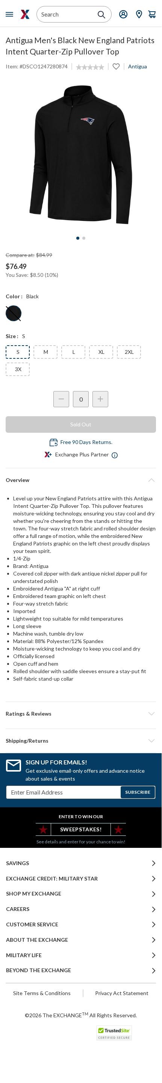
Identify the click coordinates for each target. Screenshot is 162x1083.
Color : (14, 296)
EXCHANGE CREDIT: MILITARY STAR (52, 879)
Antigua (137, 66)
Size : (12, 336)
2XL (129, 352)
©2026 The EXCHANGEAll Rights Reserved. (81, 1015)
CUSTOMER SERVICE (32, 924)
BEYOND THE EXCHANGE (38, 970)
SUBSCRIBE (137, 792)
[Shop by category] (11, 14)
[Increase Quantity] (100, 399)
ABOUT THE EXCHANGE (37, 940)
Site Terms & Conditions (42, 993)
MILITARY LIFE (24, 955)
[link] (90, 67)
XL (101, 352)
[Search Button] (101, 14)
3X (18, 369)
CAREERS (17, 909)
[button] (81, 713)
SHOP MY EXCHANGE (33, 894)
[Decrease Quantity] (61, 399)
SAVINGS (17, 863)
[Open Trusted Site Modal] (114, 1033)
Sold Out (80, 424)
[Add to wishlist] (116, 66)
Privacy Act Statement (121, 993)
